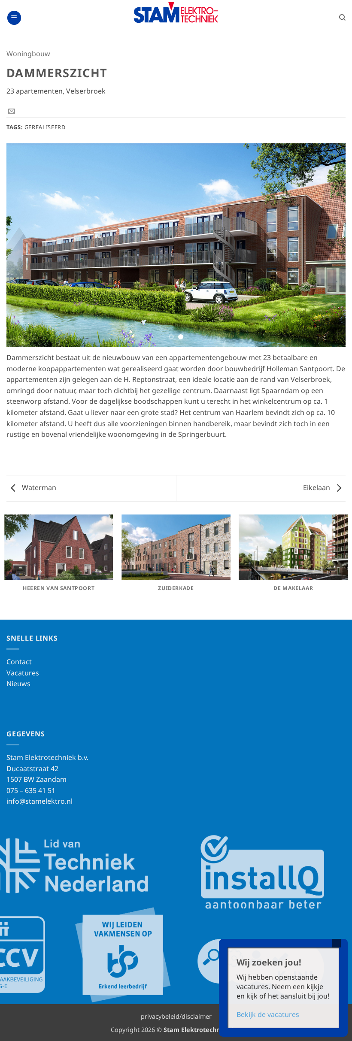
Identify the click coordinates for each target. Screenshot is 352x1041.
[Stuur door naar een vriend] (11, 111)
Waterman (38, 487)
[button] (14, 18)
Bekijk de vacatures (268, 1014)
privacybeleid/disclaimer (176, 1016)
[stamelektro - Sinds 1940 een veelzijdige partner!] (176, 12)
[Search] (342, 17)
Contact (19, 661)
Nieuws (18, 683)
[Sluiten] (336, 943)
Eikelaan (317, 487)
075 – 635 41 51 (30, 790)
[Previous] (24, 245)
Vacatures (22, 673)
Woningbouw (28, 53)
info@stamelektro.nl (39, 801)
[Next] (328, 245)
